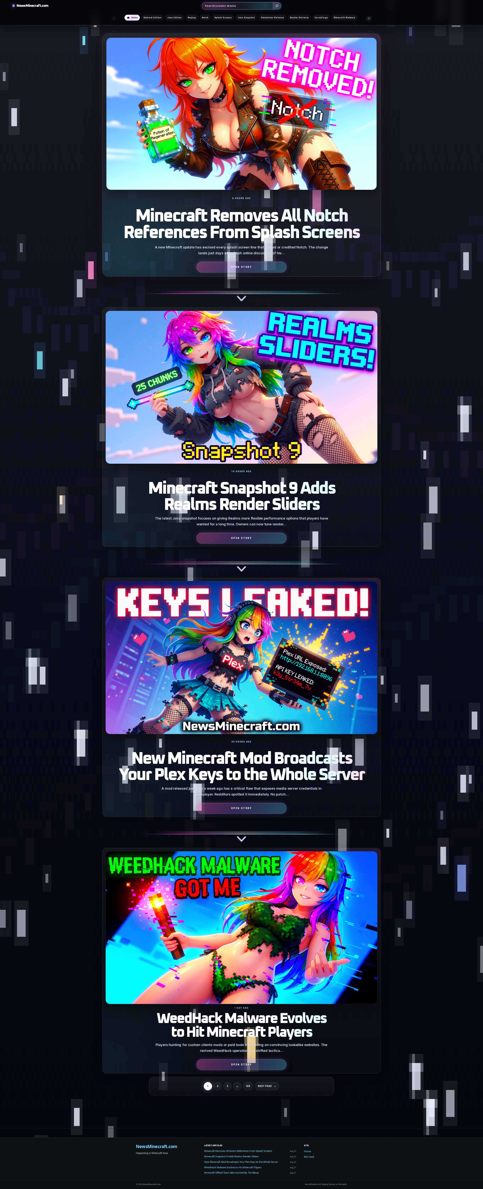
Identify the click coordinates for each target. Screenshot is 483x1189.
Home (307, 1151)
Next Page (267, 1086)
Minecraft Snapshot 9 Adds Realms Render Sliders (241, 497)
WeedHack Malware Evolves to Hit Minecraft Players (241, 1026)
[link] (241, 170)
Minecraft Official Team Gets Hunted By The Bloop (231, 1172)
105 (248, 1086)
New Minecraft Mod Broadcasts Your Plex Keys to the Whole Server (242, 767)
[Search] (277, 5)
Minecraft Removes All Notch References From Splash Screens (241, 224)
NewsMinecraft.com (32, 6)
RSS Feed (309, 1156)
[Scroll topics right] (369, 18)
